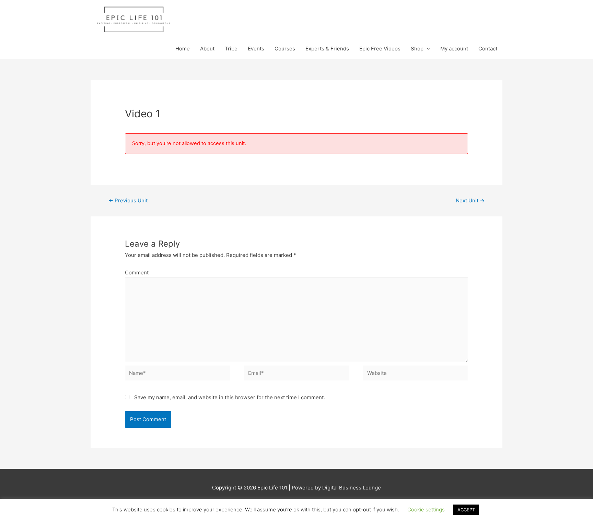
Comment (137, 272)
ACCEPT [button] (466, 509)
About (207, 48)
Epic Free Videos (379, 48)
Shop (417, 48)
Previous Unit (128, 200)
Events (256, 48)
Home (182, 48)
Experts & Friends (327, 48)
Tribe (231, 48)
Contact (487, 48)
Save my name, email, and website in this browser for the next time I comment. (229, 397)
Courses (285, 48)
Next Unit (470, 200)
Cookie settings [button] (426, 509)
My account (454, 48)
